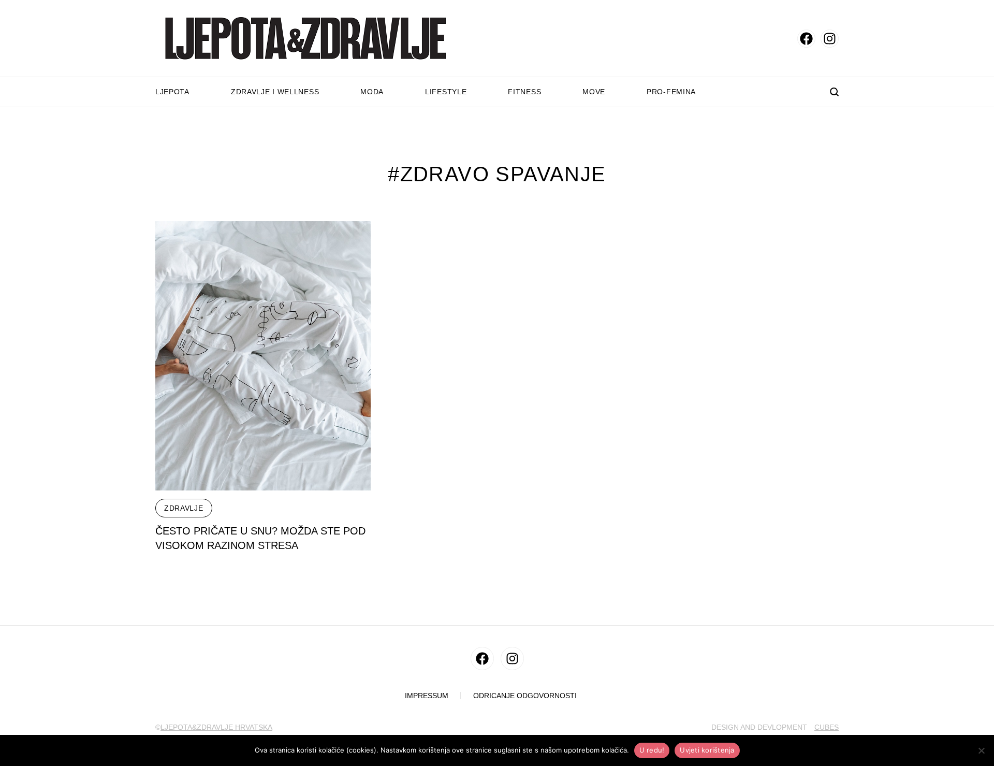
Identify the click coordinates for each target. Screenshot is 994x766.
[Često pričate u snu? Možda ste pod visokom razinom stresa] (263, 355)
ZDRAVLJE (183, 508)
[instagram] (830, 39)
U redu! (652, 750)
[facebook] (806, 39)
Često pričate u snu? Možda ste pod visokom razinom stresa (260, 538)
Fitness (524, 92)
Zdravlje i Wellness (275, 92)
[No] (981, 750)
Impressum (426, 696)
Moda (372, 92)
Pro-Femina (671, 92)
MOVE (593, 92)
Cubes (826, 727)
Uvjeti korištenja (707, 750)
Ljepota (172, 92)
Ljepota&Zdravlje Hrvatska (216, 727)
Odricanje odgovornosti (525, 696)
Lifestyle (445, 92)
